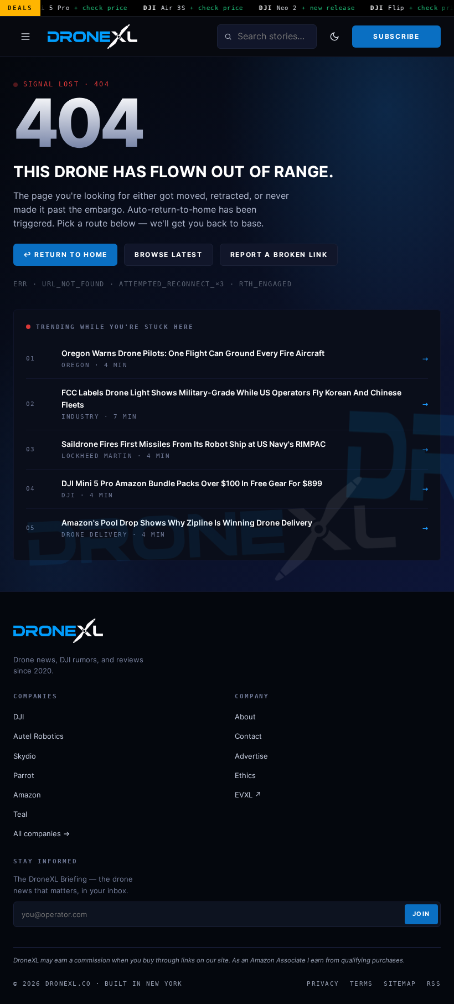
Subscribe (396, 36)
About (245, 716)
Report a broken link (279, 254)
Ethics (245, 775)
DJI (18, 716)
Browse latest (169, 254)
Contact (248, 736)
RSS (434, 983)
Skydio (24, 755)
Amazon (27, 794)
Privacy (323, 983)
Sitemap (400, 983)
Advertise (251, 755)
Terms (361, 983)
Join (421, 914)
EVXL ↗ (248, 794)
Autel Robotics (38, 736)
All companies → (41, 833)
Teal (20, 814)
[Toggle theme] (334, 36)
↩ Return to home (65, 254)
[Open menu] (25, 36)
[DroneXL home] (92, 36)
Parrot (23, 775)
